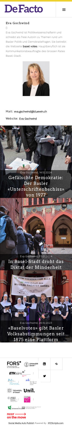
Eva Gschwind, (36, 172)
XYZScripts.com (56, 423)
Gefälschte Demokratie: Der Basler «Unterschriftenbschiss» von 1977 (36, 186)
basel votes (30, 46)
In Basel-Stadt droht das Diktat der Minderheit (36, 264)
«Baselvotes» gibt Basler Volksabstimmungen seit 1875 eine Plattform (36, 333)
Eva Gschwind (28, 118)
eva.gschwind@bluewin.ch (30, 111)
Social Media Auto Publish (21, 423)
